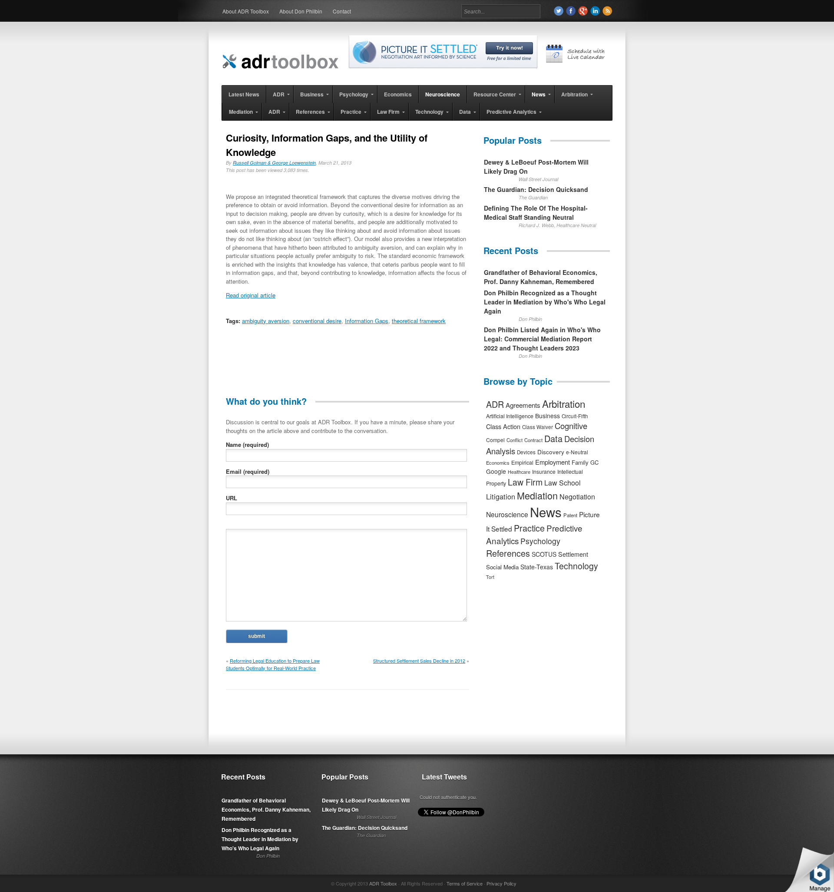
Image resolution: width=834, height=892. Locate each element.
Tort (490, 577)
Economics (498, 462)
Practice (529, 528)
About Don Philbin (300, 11)
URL (231, 498)
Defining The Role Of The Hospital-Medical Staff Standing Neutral (536, 212)
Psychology (540, 540)
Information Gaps (366, 321)
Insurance (544, 471)
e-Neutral (577, 452)
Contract (533, 439)
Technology (576, 566)
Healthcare (519, 471)
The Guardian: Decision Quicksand (536, 189)
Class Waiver (537, 426)
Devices (526, 452)
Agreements (523, 405)
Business (547, 415)
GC (594, 462)
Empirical (522, 462)
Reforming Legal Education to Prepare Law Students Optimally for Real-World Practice (273, 664)
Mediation (537, 495)
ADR (495, 404)
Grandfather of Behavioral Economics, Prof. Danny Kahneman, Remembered (540, 277)
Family (580, 462)
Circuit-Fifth (575, 416)
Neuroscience (507, 514)
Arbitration (563, 403)
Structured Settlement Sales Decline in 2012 (419, 660)
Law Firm (525, 482)
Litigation (500, 496)
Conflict (514, 439)
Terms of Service (465, 883)
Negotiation (577, 497)
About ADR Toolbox (245, 11)
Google (496, 471)
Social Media (502, 567)
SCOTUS (544, 554)
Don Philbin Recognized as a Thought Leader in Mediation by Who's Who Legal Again (545, 301)
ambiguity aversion (265, 321)
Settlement (573, 554)
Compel (495, 439)
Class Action (503, 426)
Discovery (550, 451)
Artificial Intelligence (509, 416)
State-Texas (536, 566)
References (508, 553)
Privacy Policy (501, 883)
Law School (562, 483)
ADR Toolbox (383, 883)
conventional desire (317, 321)
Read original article (250, 295)
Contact (342, 11)
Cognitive (571, 425)
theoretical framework (419, 321)
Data (553, 438)
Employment (552, 461)
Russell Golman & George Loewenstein (274, 162)
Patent (570, 515)
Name (247, 444)
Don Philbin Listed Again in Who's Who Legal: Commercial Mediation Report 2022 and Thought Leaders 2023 (542, 338)
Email (247, 471)
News (546, 511)
